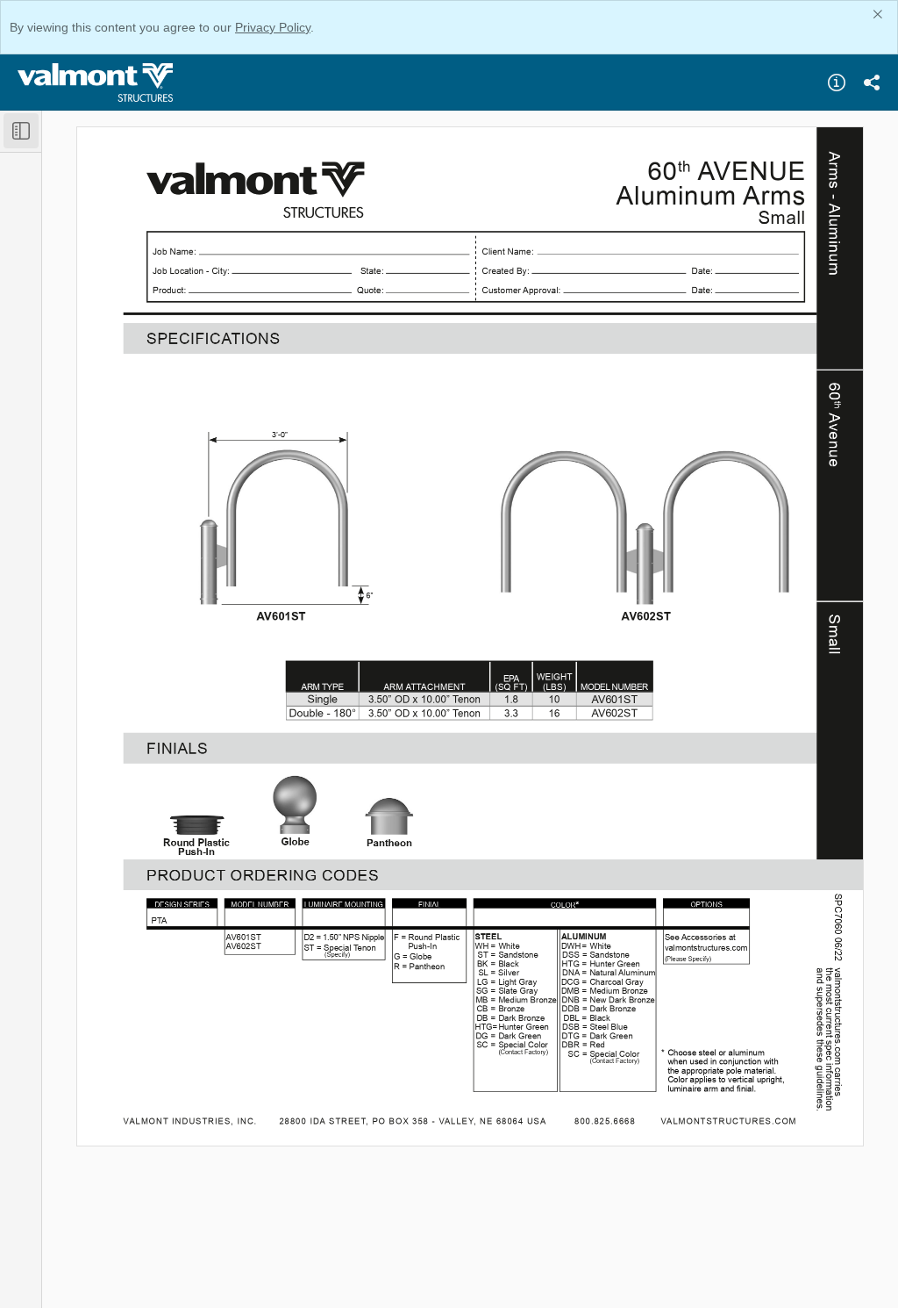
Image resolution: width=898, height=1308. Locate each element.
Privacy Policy (272, 27)
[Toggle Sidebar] (21, 130)
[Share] (871, 82)
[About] (836, 82)
